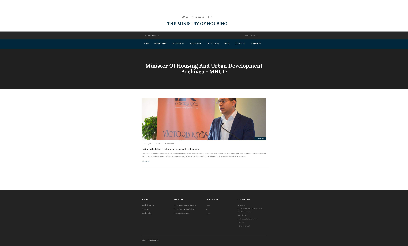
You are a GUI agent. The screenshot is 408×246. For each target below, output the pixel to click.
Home (146, 44)
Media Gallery (147, 213)
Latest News (260, 139)
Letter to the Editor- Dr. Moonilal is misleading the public (170, 149)
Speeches (145, 209)
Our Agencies (195, 44)
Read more (146, 161)
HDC (207, 209)
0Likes (158, 144)
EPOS (208, 205)
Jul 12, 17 (147, 144)
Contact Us (256, 44)
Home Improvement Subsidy (185, 205)
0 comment (169, 144)
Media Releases (148, 205)
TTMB (208, 213)
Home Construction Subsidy (184, 209)
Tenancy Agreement (181, 213)
